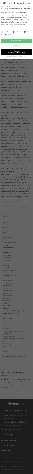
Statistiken (17, 32)
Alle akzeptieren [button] (16, 41)
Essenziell (6, 32)
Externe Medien (8, 34)
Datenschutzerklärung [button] (17, 56)
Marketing (28, 32)
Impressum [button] (25, 56)
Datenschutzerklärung (7, 26)
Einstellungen (8, 28)
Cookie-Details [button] (9, 56)
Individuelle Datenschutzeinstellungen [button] (16, 52)
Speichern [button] (16, 46)
